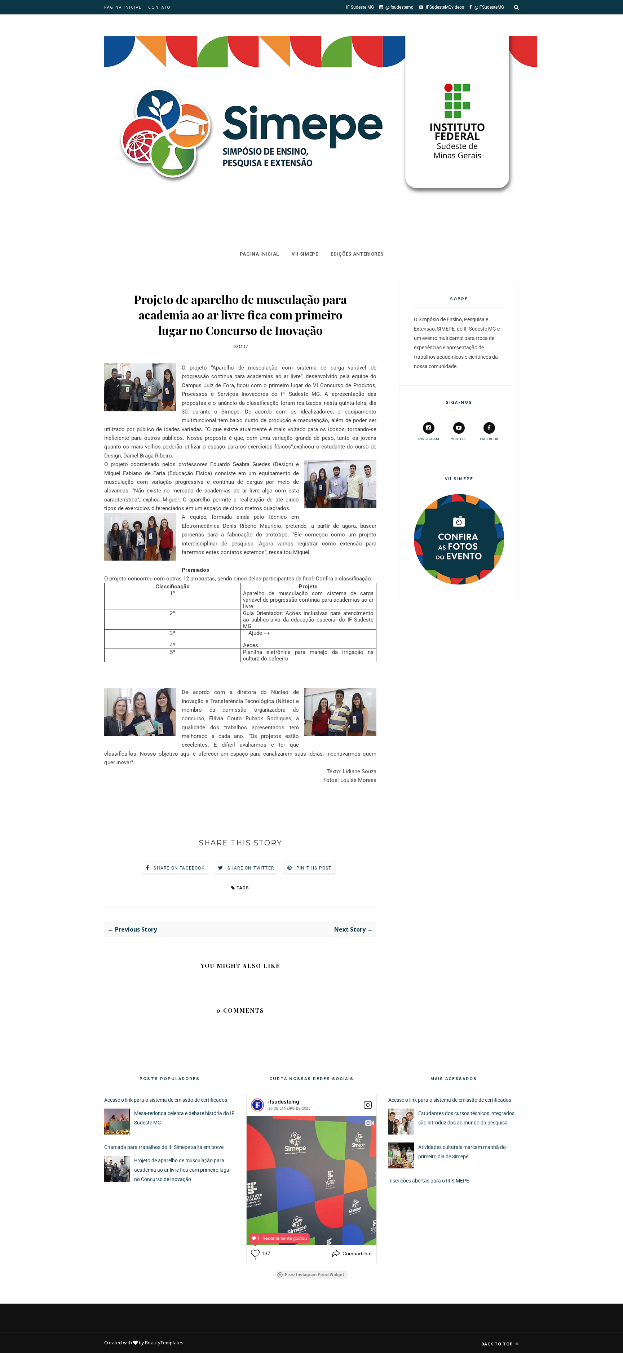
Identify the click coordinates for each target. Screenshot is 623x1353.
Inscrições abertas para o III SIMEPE (428, 1181)
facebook (489, 439)
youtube (459, 439)
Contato (159, 7)
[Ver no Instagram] (367, 1105)
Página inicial (122, 7)
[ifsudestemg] (257, 1105)
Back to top (497, 1344)
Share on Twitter (250, 868)
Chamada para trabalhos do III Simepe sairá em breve (164, 1147)
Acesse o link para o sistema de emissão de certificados (165, 1100)
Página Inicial (259, 254)
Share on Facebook (179, 868)
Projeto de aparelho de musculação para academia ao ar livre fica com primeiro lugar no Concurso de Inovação (182, 1170)
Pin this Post (314, 868)
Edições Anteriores (357, 254)
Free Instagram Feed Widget (314, 1274)
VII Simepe (305, 254)
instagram (428, 439)
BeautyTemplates (164, 1342)
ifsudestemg (283, 1101)
